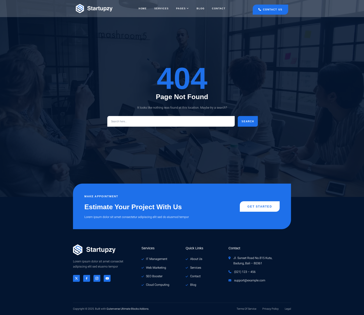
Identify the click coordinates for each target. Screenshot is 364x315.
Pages (181, 8)
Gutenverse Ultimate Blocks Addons (127, 309)
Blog (200, 8)
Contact (218, 8)
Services (161, 8)
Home (143, 8)
